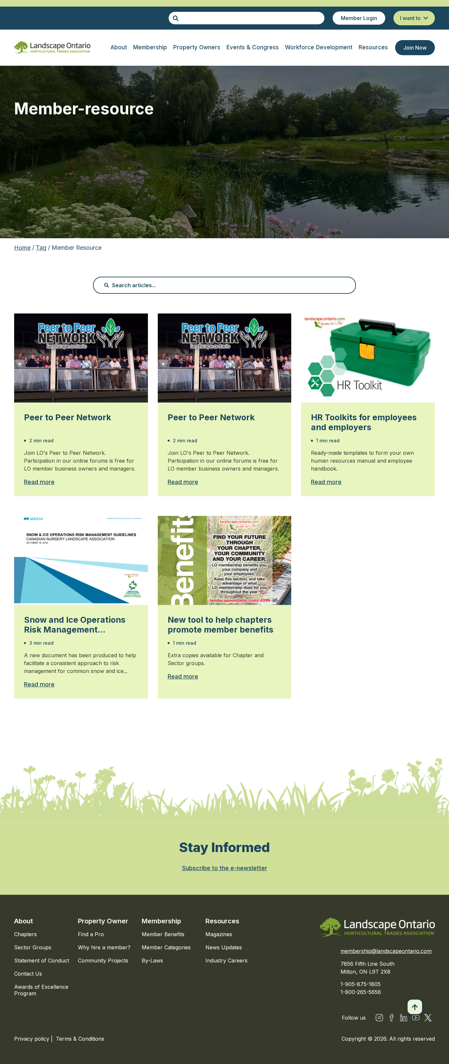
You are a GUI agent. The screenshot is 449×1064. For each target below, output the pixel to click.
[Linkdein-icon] (403, 1017)
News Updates (223, 947)
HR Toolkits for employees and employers (364, 422)
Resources (222, 921)
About (23, 921)
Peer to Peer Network (67, 417)
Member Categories (166, 947)
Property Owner (103, 921)
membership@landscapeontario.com (386, 951)
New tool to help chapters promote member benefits (220, 625)
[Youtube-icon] (415, 1017)
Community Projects (103, 960)
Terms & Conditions (80, 1038)
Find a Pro (91, 934)
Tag (41, 247)
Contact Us (28, 973)
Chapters (25, 934)
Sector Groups (32, 947)
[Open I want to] (425, 18)
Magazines (218, 934)
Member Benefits (163, 934)
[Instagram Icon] (379, 1017)
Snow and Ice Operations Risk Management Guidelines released (75, 625)
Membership (161, 921)
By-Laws (152, 960)
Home (22, 247)
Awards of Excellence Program (41, 990)
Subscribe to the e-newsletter (224, 868)
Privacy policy (32, 1038)
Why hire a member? (104, 947)
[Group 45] (428, 1017)
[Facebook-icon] (391, 1017)
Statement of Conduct (41, 960)
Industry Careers (226, 960)
